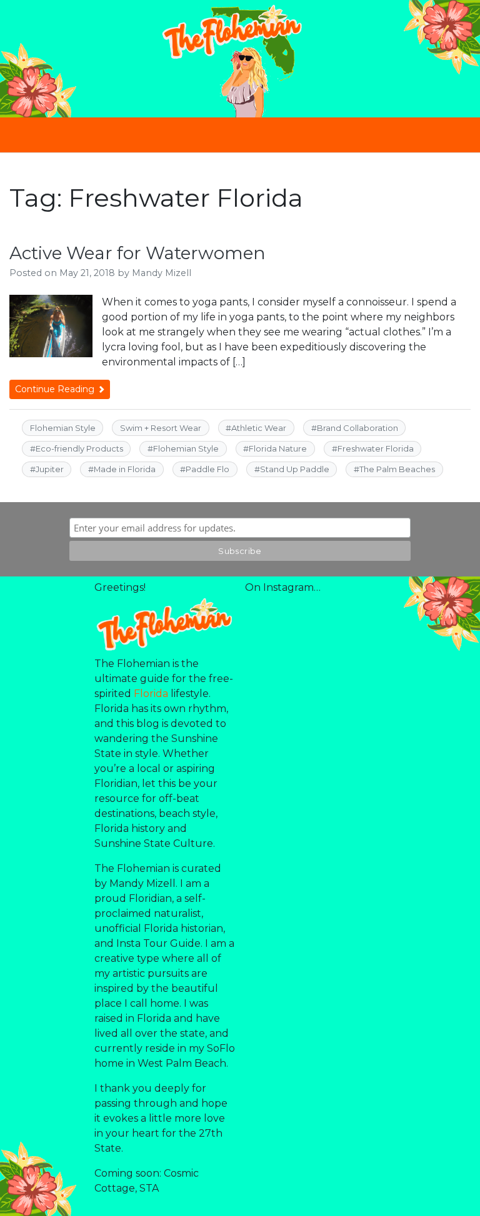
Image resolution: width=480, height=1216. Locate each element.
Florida (151, 693)
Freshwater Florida (376, 448)
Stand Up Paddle (294, 469)
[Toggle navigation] (240, 134)
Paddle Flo (207, 469)
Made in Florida (125, 469)
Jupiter (50, 469)
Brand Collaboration (357, 428)
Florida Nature (278, 448)
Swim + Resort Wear (160, 428)
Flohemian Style (63, 428)
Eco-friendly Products (79, 448)
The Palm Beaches (397, 469)
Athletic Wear (258, 428)
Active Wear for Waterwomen (137, 253)
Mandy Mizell (161, 273)
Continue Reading (56, 389)
